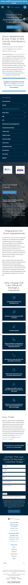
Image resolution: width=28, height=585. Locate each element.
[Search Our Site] (23, 563)
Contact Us (14, 556)
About (14, 547)
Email (4, 477)
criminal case (21, 60)
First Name (5, 465)
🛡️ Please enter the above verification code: (12, 496)
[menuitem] (14, 101)
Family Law (14, 551)
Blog (14, 558)
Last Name (5, 469)
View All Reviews (9, 192)
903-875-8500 (14, 525)
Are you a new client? (7, 481)
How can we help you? (7, 485)
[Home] (13, 7)
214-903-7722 (14, 535)
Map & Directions (14, 530)
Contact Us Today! (14, 27)
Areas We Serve (14, 554)
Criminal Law (14, 549)
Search (5, 563)
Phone (4, 473)
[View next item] (15, 177)
